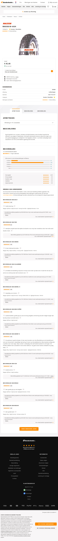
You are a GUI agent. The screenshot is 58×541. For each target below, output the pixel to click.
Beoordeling (41, 111)
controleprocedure (8, 195)
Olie (24, 6)
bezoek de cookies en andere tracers (22, 535)
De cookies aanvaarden (46, 524)
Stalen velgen (43, 460)
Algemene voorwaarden (14, 470)
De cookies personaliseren (46, 528)
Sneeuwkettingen (16, 6)
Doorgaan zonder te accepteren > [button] (49, 512)
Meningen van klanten (31, 2)
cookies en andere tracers (6, 531)
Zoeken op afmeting (30, 11)
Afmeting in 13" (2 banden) (12, 122)
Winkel (28, 6)
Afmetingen (16, 111)
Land (14, 473)
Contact (42, 2)
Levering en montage (40, 6)
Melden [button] (6, 215)
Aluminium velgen (43, 463)
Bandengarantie (14, 457)
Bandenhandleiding (14, 460)
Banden (3, 6)
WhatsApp (28, 490)
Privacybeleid (14, 476)
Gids (32, 6)
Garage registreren (14, 465)
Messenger (29, 493)
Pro (21, 2)
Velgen (8, 6)
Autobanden (43, 457)
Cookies (14, 478)
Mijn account (53, 2)
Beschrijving (28, 111)
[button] (29, 160)
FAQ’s (29, 499)
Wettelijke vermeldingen (14, 468)
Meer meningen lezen (29, 429)
